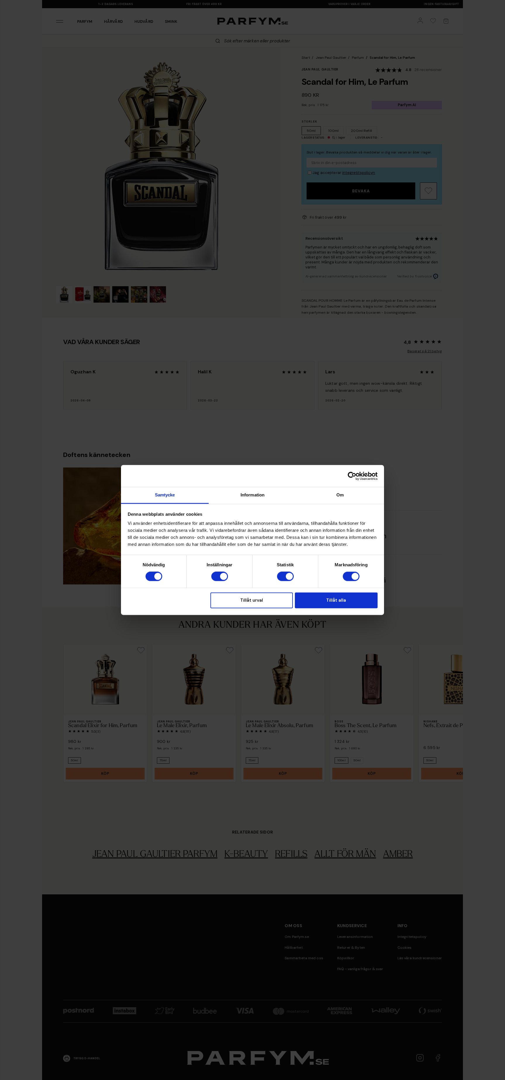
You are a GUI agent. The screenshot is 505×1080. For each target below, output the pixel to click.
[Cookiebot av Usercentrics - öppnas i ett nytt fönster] (352, 476)
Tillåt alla (336, 600)
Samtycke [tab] (165, 494)
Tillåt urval (251, 600)
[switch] (219, 576)
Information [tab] (252, 494)
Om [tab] (340, 494)
